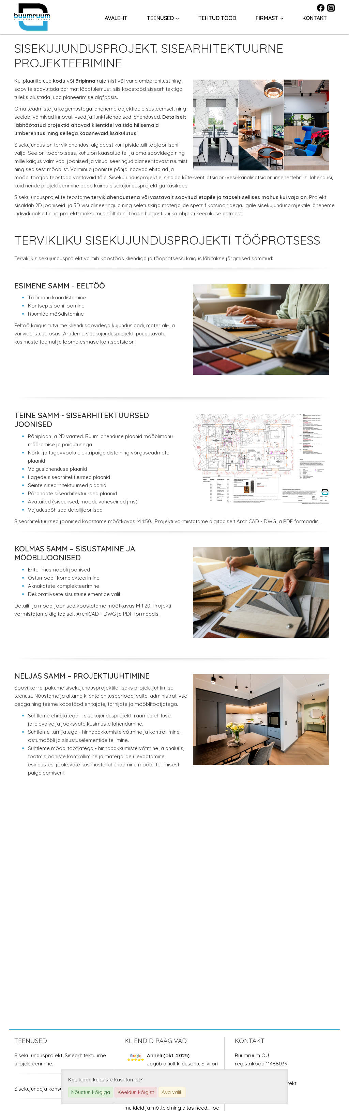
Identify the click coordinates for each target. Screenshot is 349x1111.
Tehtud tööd (217, 18)
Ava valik (172, 1092)
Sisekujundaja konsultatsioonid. (51, 1088)
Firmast (267, 18)
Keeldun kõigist (136, 1092)
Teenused (160, 18)
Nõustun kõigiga (90, 1092)
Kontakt (314, 18)
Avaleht (116, 18)
